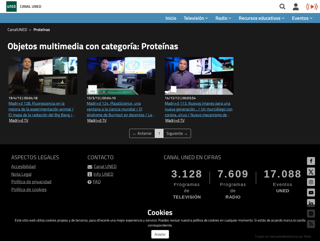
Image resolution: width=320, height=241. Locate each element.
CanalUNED (17, 29)
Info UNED (104, 174)
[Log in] (296, 7)
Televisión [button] (194, 18)
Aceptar (160, 234)
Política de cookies (28, 189)
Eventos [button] (301, 18)
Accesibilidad (23, 166)
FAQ (97, 181)
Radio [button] (222, 18)
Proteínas (42, 29)
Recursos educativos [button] (260, 18)
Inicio (171, 18)
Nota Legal (21, 174)
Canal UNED (105, 166)
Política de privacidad (31, 181)
